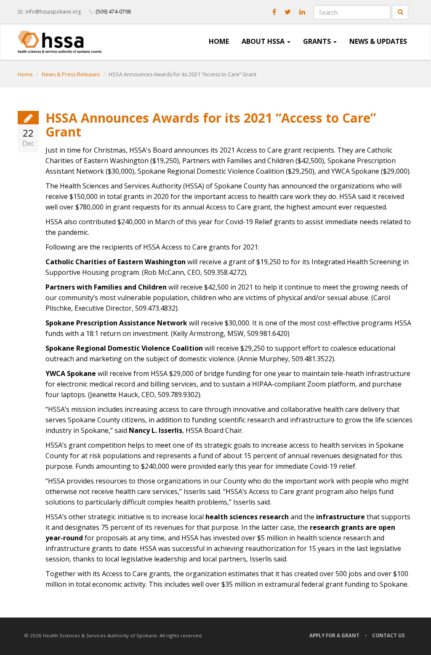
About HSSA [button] (264, 41)
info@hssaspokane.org (53, 11)
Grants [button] (318, 41)
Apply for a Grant (334, 635)
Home (219, 41)
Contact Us (388, 635)
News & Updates (378, 41)
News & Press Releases (71, 74)
